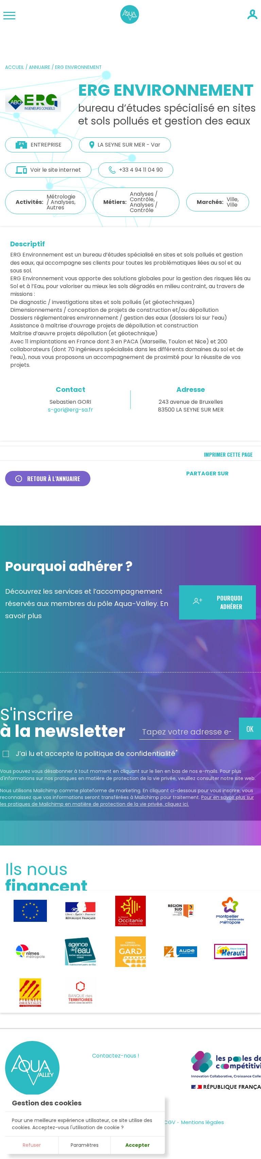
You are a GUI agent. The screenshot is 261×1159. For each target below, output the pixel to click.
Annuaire (39, 67)
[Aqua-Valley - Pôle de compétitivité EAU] (129, 21)
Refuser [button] (32, 1145)
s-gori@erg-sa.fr (70, 410)
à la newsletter (62, 723)
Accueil (14, 67)
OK (250, 729)
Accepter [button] (137, 1145)
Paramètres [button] (85, 1145)
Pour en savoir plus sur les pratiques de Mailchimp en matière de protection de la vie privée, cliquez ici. (127, 801)
